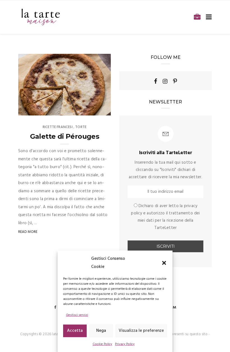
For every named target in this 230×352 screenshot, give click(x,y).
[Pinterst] (175, 81)
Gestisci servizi (77, 315)
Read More (28, 232)
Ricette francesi (58, 127)
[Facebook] (155, 81)
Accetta (75, 330)
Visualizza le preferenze (141, 330)
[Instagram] (165, 81)
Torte (80, 127)
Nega (101, 330)
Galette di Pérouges (64, 136)
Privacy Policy (125, 344)
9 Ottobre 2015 (91, 109)
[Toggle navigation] (208, 17)
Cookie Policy (102, 344)
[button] (164, 263)
